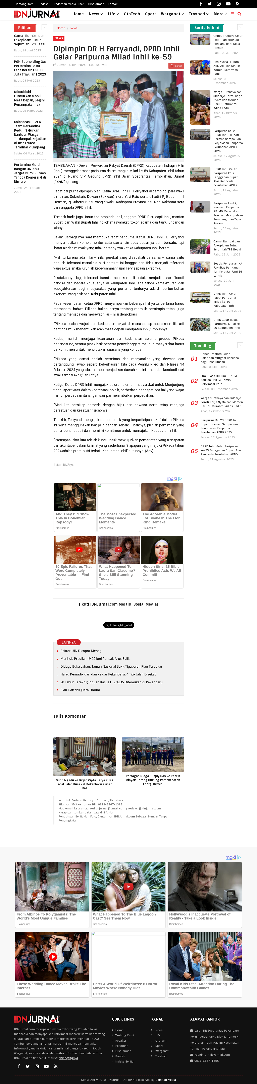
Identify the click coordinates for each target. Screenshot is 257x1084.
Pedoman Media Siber (69, 4)
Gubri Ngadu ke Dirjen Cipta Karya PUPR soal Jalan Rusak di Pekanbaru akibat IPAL (84, 784)
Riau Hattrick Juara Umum (80, 690)
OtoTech (132, 14)
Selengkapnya (68, 1058)
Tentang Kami (25, 4)
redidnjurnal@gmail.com (212, 1054)
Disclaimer (96, 4)
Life (157, 1035)
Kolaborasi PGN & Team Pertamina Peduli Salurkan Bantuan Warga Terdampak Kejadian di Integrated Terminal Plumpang (30, 134)
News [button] (94, 14)
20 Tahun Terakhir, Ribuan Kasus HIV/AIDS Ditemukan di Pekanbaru (111, 682)
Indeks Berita (124, 1061)
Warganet (161, 1051)
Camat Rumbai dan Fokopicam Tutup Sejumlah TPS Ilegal (29, 40)
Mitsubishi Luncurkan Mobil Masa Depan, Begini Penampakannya (29, 98)
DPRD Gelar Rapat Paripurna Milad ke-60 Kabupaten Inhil (227, 324)
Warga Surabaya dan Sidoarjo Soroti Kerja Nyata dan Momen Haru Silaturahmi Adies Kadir (227, 100)
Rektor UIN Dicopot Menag (81, 651)
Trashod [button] (197, 14)
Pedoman (121, 1046)
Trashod (160, 1056)
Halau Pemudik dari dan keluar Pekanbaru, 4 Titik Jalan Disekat (108, 674)
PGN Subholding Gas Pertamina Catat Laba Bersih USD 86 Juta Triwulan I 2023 (30, 68)
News (74, 28)
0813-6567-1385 (206, 1061)
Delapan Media (165, 1080)
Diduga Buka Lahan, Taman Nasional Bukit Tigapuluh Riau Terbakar (111, 666)
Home (78, 14)
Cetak (178, 65)
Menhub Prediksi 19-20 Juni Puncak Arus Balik (95, 658)
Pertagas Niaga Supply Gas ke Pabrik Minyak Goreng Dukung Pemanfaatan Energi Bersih (152, 780)
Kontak (112, 4)
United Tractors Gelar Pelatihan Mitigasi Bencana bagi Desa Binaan (220, 358)
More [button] (219, 14)
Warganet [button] (171, 14)
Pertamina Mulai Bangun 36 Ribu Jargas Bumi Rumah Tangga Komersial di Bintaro (30, 173)
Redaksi (44, 4)
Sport (150, 14)
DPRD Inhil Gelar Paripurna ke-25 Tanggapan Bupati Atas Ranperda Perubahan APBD (226, 177)
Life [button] (111, 14)
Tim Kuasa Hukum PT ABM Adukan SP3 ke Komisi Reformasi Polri (219, 380)
